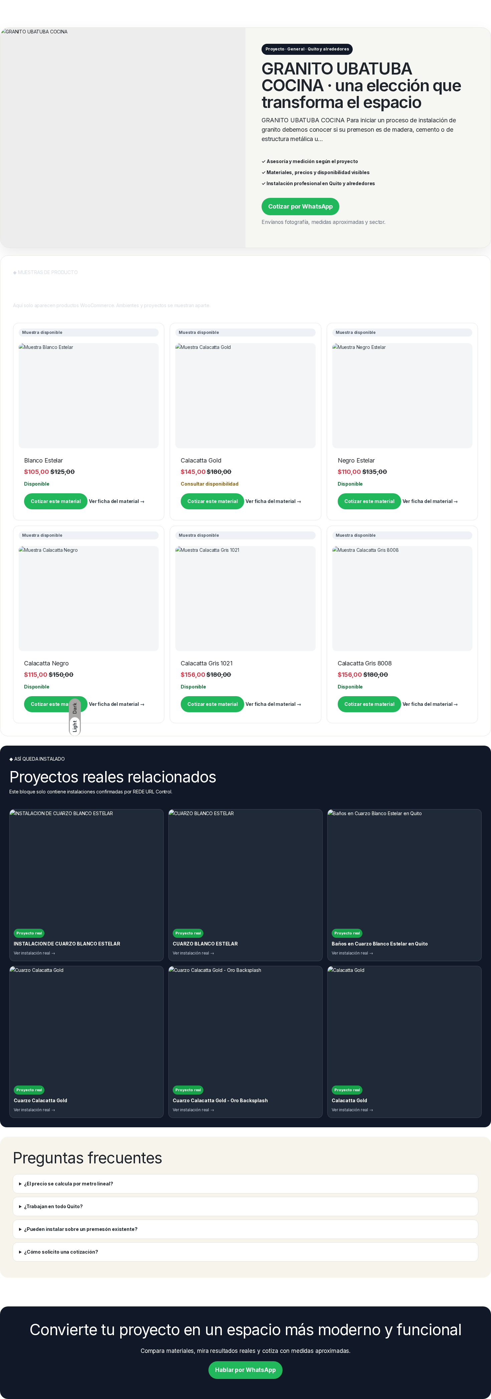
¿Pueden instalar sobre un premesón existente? (81, 1229)
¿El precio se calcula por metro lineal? (68, 1183)
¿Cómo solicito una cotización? (61, 1252)
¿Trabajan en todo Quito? (53, 1206)
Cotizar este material (56, 501)
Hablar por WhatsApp (245, 1370)
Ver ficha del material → (117, 501)
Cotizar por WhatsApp (300, 206)
